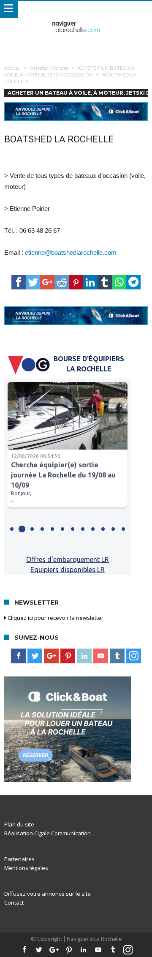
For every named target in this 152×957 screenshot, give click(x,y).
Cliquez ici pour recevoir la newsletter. (55, 618)
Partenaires (19, 859)
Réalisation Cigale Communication (47, 833)
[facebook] (18, 282)
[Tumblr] (117, 656)
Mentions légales (26, 868)
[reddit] (61, 282)
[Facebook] (18, 656)
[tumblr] (105, 282)
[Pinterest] (67, 656)
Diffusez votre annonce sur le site (47, 893)
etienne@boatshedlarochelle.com (71, 252)
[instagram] (133, 656)
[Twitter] (34, 656)
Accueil (12, 68)
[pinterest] (76, 282)
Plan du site (19, 824)
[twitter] (33, 282)
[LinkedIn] (84, 656)
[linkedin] (90, 282)
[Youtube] (100, 656)
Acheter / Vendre (49, 68)
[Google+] (51, 656)
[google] (47, 282)
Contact (14, 902)
